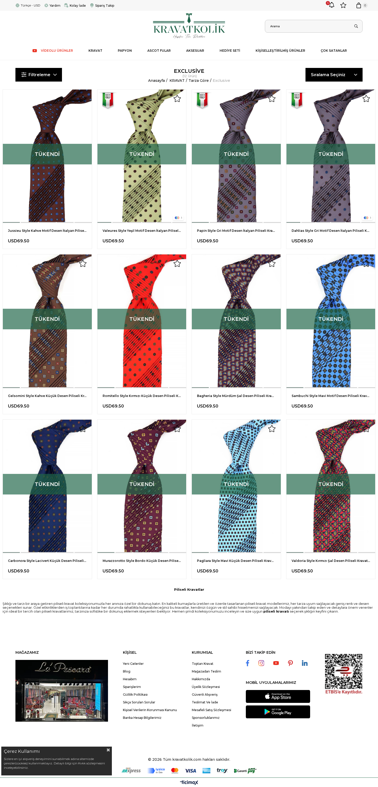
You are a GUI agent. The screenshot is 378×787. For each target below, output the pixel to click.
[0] (359, 5)
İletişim (197, 725)
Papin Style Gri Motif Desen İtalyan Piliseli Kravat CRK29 (236, 231)
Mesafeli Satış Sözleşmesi (211, 710)
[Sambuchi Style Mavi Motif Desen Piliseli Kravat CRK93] (330, 321)
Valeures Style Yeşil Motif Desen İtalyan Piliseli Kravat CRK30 (142, 231)
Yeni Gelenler (133, 664)
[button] (11, 222)
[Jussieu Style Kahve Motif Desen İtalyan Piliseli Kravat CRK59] (47, 156)
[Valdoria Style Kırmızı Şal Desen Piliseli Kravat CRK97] (330, 486)
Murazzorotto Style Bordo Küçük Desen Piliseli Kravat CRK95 (142, 561)
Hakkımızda (201, 679)
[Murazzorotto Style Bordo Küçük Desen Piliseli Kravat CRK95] (141, 486)
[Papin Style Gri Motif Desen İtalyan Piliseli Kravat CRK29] (236, 156)
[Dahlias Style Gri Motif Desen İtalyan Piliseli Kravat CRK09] (330, 156)
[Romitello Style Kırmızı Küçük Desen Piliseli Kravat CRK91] (141, 321)
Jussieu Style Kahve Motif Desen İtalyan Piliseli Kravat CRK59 (47, 231)
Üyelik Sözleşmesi (206, 687)
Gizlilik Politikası (135, 694)
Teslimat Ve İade (205, 702)
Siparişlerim (132, 687)
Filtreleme (39, 74)
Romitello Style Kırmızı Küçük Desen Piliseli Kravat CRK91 (142, 396)
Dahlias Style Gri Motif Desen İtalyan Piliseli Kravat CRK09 (331, 231)
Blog (126, 671)
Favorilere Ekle (83, 98)
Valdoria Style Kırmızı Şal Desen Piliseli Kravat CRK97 (331, 561)
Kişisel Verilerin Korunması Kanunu (150, 710)
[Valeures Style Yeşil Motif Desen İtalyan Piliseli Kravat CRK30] (141, 156)
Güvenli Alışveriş (205, 694)
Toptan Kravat (202, 664)
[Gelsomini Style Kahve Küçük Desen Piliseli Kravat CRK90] (47, 321)
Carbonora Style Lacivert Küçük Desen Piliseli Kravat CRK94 (47, 561)
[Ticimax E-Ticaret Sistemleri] (189, 783)
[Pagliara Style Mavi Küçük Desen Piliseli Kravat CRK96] (236, 486)
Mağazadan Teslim (206, 671)
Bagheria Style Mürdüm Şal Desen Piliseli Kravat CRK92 (236, 396)
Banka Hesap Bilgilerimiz (142, 718)
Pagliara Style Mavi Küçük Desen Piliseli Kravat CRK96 (236, 561)
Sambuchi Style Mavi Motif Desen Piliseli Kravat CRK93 (331, 396)
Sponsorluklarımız (206, 718)
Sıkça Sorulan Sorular (139, 702)
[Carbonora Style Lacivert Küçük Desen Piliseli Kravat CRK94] (47, 486)
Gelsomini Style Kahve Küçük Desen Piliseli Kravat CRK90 (47, 396)
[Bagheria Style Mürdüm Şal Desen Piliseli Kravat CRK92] (236, 321)
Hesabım (130, 679)
